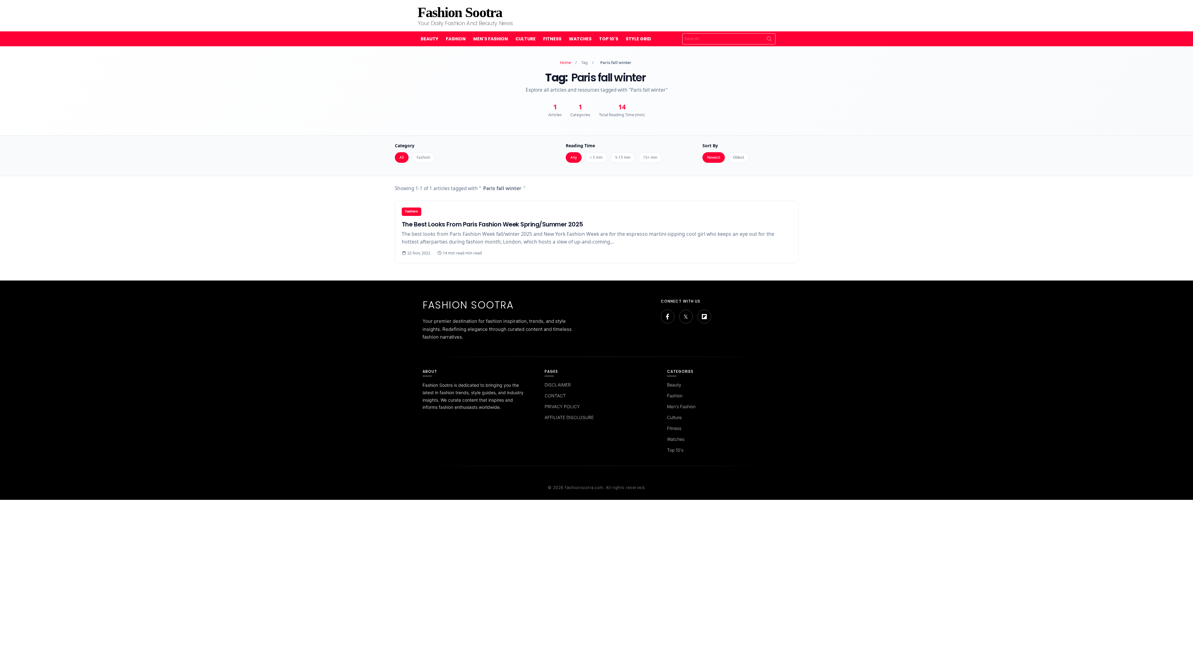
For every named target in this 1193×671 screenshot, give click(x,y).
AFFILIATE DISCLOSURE (569, 417)
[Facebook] (667, 316)
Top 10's (608, 39)
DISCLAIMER (558, 384)
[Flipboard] (704, 316)
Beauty (429, 39)
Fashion (456, 39)
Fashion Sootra (460, 12)
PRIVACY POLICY (562, 406)
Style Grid (638, 39)
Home (565, 62)
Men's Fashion (490, 39)
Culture (525, 39)
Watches (580, 39)
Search (769, 38)
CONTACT (555, 395)
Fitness (552, 39)
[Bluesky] (686, 316)
